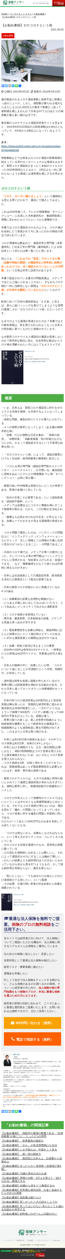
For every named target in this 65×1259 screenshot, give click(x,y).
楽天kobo (34, 361)
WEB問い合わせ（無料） (34, 1023)
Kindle (43, 361)
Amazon (39, 361)
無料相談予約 (20, 1240)
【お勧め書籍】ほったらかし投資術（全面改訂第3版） (31, 1167)
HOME (4, 14)
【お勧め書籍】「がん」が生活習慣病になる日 (29, 1145)
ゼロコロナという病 (30, 351)
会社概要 (30, 1240)
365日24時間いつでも (59, 2)
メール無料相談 (59, 3)
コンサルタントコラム (21, 14)
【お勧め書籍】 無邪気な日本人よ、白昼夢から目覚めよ (31, 1160)
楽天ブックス (28, 361)
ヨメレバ (31, 356)
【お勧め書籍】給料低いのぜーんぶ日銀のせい (29, 1213)
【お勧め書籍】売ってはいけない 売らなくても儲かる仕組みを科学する (32, 1208)
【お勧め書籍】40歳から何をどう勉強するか (28, 1185)
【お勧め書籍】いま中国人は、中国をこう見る (29, 1149)
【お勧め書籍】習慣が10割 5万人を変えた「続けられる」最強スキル (31, 1180)
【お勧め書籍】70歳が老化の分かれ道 (24, 1173)
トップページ (9, 1240)
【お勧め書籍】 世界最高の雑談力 (22, 1140)
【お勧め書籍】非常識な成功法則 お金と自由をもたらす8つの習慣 (31, 1191)
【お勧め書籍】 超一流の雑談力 (21, 1154)
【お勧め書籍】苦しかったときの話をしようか (29, 1201)
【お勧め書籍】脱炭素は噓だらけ (21, 1197)
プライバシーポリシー (43, 1240)
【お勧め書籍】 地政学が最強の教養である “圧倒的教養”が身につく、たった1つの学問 (32, 1135)
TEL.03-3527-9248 (40, 2)
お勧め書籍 (39, 14)
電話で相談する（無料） (35, 1039)
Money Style (56, 1240)
